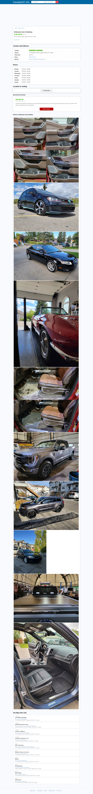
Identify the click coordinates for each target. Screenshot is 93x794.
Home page (32, 790)
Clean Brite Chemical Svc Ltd (21, 738)
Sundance (22, 28)
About (45, 790)
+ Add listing (39, 790)
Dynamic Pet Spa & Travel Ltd (22, 752)
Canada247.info (21, 2)
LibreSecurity (18, 779)
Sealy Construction (19, 745)
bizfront (17, 759)
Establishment (39, 50)
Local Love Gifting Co (20, 731)
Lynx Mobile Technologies (21, 717)
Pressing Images (18, 766)
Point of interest (32, 50)
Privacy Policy (52, 790)
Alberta (16, 28)
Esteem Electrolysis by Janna (21, 724)
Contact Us (59, 790)
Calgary (19, 28)
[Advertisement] (46, 14)
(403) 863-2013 (17, 39)
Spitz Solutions (18, 772)
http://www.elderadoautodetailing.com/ (37, 59)
